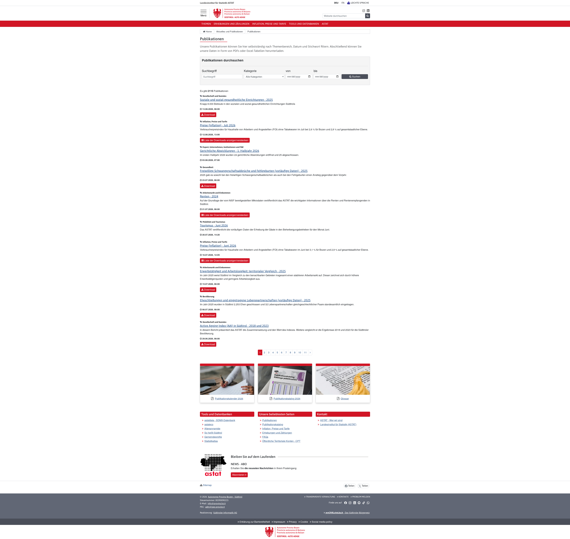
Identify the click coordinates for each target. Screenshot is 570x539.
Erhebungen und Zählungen (231, 23)
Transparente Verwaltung (320, 497)
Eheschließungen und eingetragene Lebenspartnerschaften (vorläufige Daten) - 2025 (255, 300)
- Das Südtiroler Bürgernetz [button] (347, 512)
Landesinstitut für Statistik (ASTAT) (338, 424)
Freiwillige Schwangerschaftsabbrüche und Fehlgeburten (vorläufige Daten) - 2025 (254, 170)
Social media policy (321, 521)
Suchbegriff (209, 71)
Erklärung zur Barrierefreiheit (254, 521)
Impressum (279, 521)
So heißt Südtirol (213, 432)
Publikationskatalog (272, 424)
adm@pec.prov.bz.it (215, 507)
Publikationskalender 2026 (229, 398)
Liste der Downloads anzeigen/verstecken (226, 140)
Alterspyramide (212, 428)
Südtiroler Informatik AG (225, 512)
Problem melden (361, 497)
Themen (206, 23)
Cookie (304, 521)
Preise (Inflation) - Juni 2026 (218, 245)
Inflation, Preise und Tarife (269, 23)
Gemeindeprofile (213, 437)
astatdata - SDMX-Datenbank (219, 420)
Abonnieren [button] (238, 474)
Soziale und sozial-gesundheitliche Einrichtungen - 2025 (236, 99)
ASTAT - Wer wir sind (331, 420)
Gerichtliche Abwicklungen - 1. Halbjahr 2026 (229, 150)
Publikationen (269, 420)
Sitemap (207, 485)
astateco (208, 424)
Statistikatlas (211, 441)
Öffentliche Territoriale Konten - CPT (281, 441)
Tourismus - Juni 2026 (214, 225)
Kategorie (250, 71)
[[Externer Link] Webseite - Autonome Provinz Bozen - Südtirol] (232, 13)
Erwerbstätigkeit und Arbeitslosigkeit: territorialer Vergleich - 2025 (243, 271)
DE (336, 2)
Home (208, 31)
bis (318, 71)
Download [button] (209, 114)
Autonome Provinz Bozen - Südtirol (225, 497)
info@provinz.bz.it (217, 503)
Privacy (292, 521)
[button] (363, 10)
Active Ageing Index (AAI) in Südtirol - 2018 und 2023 (234, 325)
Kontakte (343, 497)
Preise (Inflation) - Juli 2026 (217, 125)
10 (299, 352)
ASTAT (325, 23)
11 (305, 352)
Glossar (345, 398)
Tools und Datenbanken (304, 23)
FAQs (265, 437)
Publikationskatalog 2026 (287, 398)
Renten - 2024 (209, 196)
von (290, 71)
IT (342, 2)
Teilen (350, 485)
